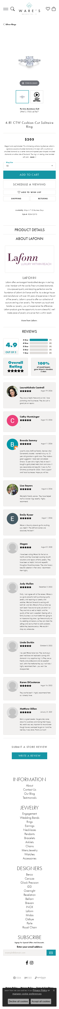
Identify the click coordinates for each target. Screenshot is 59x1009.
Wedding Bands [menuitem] (29, 818)
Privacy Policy (40, 990)
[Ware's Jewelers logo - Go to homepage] (29, 9)
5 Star (25, 340)
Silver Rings (11, 24)
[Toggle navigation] (6, 9)
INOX (29, 907)
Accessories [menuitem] (29, 858)
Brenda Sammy (28, 440)
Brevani (29, 903)
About (29, 785)
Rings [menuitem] (30, 822)
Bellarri (29, 899)
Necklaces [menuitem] (29, 830)
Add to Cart (29, 174)
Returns (43, 198)
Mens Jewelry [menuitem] (30, 850)
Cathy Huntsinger (29, 416)
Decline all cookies (18, 1001)
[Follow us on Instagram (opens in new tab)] (31, 963)
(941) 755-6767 (29, 111)
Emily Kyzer (26, 514)
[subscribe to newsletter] (51, 953)
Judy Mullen (27, 583)
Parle (29, 923)
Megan (24, 543)
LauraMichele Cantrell (32, 387)
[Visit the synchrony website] (40, 977)
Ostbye (29, 919)
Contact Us (29, 789)
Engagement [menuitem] (29, 813)
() (50, 340)
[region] (29, 61)
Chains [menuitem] (30, 846)
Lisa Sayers (26, 485)
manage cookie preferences (26, 993)
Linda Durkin (27, 642)
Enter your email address (29, 946)
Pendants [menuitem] (29, 834)
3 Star (25, 346)
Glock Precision (29, 882)
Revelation (30, 895)
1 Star (25, 353)
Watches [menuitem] (29, 854)
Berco (29, 874)
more (32, 157)
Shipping (16, 198)
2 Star (25, 349)
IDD (29, 886)
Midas (29, 915)
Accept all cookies (41, 1001)
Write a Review (29, 755)
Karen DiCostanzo (30, 682)
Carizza (29, 878)
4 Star (25, 343)
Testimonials (29, 798)
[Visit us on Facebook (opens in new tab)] (27, 963)
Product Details (30, 230)
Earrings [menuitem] (29, 826)
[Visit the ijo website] (28, 977)
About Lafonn (29, 238)
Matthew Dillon (28, 708)
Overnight (29, 891)
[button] (12, 9)
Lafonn (29, 911)
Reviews (29, 331)
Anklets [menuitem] (29, 842)
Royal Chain (29, 927)
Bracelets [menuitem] (29, 838)
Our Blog (29, 793)
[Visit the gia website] (17, 977)
